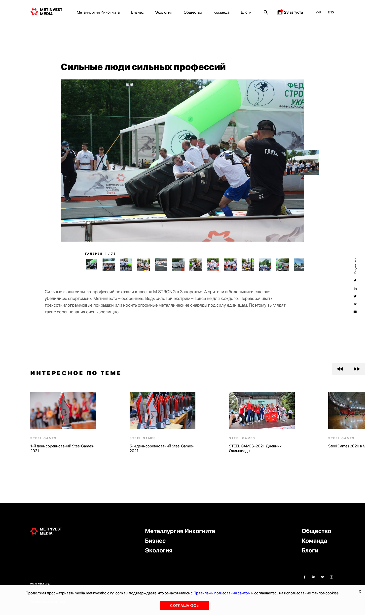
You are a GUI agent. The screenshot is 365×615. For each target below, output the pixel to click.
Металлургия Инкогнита (98, 12)
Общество (193, 12)
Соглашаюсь (184, 605)
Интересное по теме (76, 373)
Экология (163, 12)
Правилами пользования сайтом (222, 593)
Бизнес (137, 12)
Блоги (246, 12)
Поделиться (355, 265)
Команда (221, 12)
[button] (302, 162)
